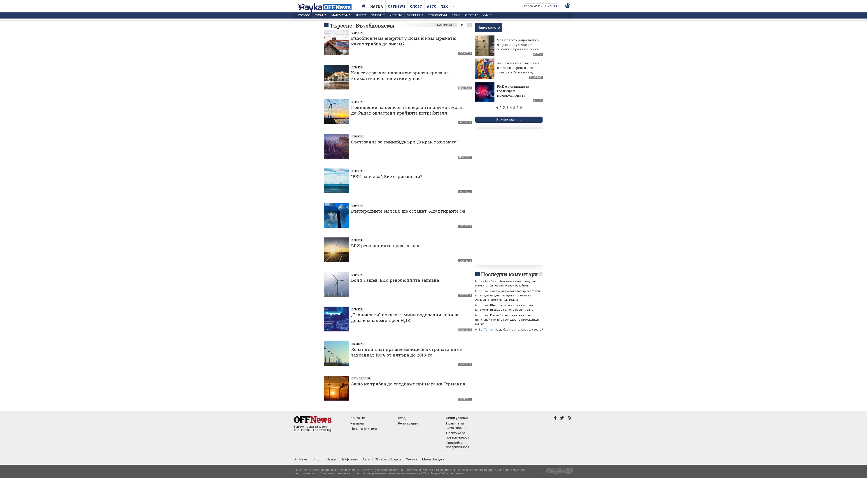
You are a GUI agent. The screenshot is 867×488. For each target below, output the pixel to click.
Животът (378, 15)
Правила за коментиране (456, 425)
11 (462, 25)
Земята (360, 15)
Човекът (395, 15)
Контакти (357, 418)
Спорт (416, 6)
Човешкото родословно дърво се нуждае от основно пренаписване (518, 44)
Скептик (471, 15)
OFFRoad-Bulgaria (388, 459)
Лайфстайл (349, 459)
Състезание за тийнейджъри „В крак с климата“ (404, 142)
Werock (411, 459)
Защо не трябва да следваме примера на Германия (408, 384)
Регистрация (408, 423)
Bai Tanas (486, 329)
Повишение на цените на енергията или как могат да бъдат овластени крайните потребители (407, 110)
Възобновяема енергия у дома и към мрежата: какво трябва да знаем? (403, 41)
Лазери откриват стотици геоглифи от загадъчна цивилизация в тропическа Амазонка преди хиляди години (507, 295)
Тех (444, 6)
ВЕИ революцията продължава (386, 245)
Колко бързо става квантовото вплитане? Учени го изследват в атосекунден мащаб (507, 320)
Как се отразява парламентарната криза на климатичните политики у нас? (400, 75)
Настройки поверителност (457, 445)
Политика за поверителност (457, 435)
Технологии (437, 15)
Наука (376, 6)
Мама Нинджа (433, 459)
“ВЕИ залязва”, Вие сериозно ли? (386, 176)
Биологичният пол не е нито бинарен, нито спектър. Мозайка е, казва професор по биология (518, 72)
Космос (304, 15)
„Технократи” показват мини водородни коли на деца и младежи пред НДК (405, 317)
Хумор (487, 15)
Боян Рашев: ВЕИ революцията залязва (395, 280)
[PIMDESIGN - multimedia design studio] (557, 472)
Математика (341, 15)
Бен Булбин (487, 281)
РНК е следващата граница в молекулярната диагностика (513, 93)
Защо (456, 15)
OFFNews (301, 459)
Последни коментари (509, 274)
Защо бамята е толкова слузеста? (519, 329)
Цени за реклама (363, 429)
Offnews (396, 6)
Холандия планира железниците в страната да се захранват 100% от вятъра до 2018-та (406, 352)
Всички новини (509, 119)
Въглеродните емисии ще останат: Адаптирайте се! (408, 211)
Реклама (357, 423)
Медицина (415, 15)
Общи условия (457, 418)
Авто (431, 6)
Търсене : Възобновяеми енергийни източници (362, 29)
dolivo (483, 291)
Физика (321, 15)
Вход (402, 418)
